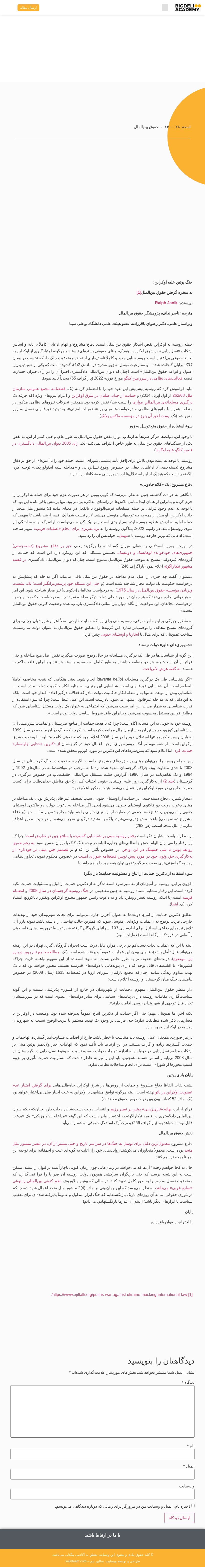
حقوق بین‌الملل (146, 127)
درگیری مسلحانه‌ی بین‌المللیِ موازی (162, 402)
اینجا (174, 904)
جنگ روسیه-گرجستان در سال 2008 (58, 890)
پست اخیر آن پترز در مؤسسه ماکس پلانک (135, 416)
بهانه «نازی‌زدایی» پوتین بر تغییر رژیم (141, 1109)
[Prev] (144, 1336)
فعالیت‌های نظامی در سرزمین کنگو (153, 378)
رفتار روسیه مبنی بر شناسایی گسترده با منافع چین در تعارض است (81, 836)
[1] (138, 292)
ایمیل (188, 1466)
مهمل (123, 535)
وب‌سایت (186, 1486)
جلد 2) (168, 781)
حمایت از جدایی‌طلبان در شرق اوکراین (104, 395)
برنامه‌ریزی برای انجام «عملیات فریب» (66, 528)
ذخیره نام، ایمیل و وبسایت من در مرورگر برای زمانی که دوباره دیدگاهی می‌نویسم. (122, 1506)
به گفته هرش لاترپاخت (161, 669)
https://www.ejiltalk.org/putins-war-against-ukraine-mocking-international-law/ (119, 1294)
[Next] (62, 1336)
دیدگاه (188, 1382)
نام (190, 1446)
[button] (165, 7)
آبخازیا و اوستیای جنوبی (120, 634)
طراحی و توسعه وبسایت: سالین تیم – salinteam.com (102, 1561)
